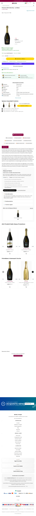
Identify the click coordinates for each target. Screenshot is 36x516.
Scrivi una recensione (18, 355)
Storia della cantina (9, 194)
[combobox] (17, 5)
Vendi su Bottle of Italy (18, 454)
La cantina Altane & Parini (21, 190)
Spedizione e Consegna (18, 424)
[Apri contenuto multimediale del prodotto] (7, 35)
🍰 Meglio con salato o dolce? (20, 143)
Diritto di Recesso (18, 442)
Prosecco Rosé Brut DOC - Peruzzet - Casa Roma (10, 111)
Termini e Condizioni (18, 440)
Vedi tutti (31, 208)
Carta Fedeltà (18, 449)
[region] (7, 35)
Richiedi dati (18, 456)
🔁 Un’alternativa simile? (8, 140)
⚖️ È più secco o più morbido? (17, 140)
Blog (18, 427)
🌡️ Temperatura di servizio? (27, 140)
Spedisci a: (3, 55)
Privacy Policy (18, 443)
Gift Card (18, 431)
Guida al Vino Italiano (18, 448)
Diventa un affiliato (18, 451)
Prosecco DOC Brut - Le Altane (10, 282)
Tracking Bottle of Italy (18, 437)
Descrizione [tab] (5, 146)
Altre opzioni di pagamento (18, 66)
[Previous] (3, 272)
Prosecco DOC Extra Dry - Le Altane (8, 108)
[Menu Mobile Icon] (2, 3)
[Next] (33, 272)
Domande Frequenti (18, 438)
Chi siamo (18, 422)
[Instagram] (18, 500)
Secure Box (18, 429)
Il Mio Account (18, 435)
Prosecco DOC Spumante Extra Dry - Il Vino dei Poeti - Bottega (26, 283)
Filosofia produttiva (9, 201)
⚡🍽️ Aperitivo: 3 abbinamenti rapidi (9, 143)
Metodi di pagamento (18, 426)
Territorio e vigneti (9, 204)
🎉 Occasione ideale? (29, 143)
